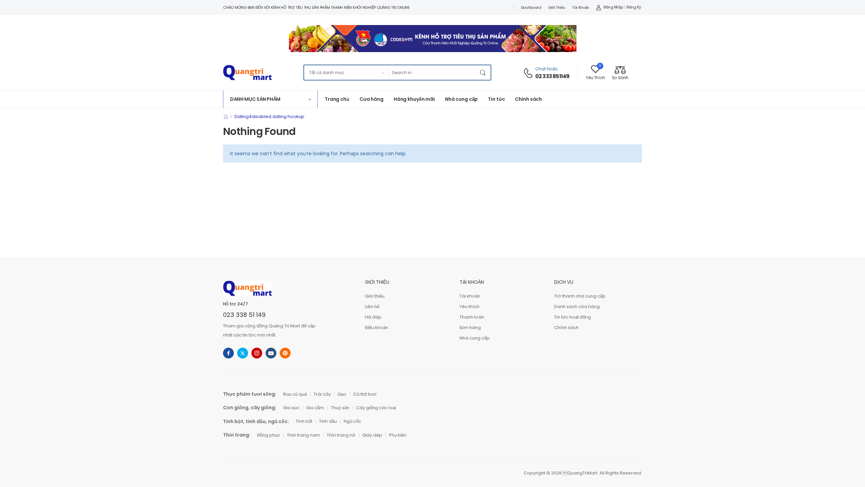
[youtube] (271, 353)
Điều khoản (376, 327)
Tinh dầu (328, 421)
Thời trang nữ (341, 435)
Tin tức (496, 99)
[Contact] (529, 73)
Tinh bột (304, 421)
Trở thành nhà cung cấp (580, 296)
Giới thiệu (556, 7)
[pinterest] (285, 353)
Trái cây (322, 394)
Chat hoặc (546, 69)
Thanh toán (472, 317)
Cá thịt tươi (364, 394)
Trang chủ (337, 99)
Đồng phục (268, 435)
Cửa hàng (372, 99)
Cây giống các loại (376, 407)
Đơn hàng (470, 327)
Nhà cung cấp (461, 99)
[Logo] (247, 72)
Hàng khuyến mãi (414, 99)
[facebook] (228, 353)
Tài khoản (580, 7)
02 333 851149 (552, 76)
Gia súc (291, 407)
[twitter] (242, 353)
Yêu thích (469, 306)
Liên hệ (372, 306)
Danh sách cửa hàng (577, 306)
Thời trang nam (303, 435)
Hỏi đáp (373, 317)
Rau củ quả (295, 394)
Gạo (342, 394)
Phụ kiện (397, 435)
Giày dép (372, 435)
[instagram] (256, 353)
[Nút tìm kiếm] (484, 72)
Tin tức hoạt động (572, 317)
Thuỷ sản (340, 407)
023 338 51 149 (244, 314)
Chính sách (528, 99)
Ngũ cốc (352, 421)
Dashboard (531, 7)
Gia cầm (315, 407)
